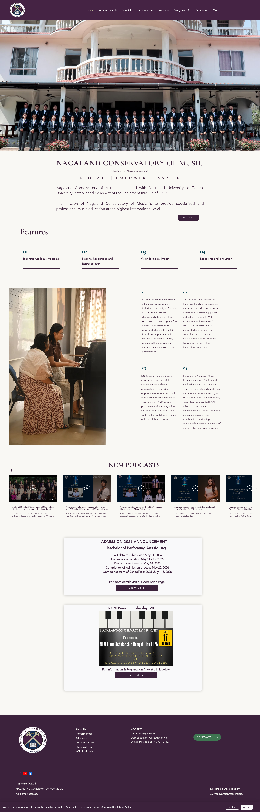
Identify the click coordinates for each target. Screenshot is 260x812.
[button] (164, 10)
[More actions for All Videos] (13, 470)
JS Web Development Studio (226, 793)
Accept (246, 807)
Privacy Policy (124, 807)
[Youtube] (25, 773)
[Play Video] (33, 488)
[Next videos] (256, 487)
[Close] (256, 807)
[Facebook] (30, 773)
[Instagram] (19, 773)
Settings (232, 807)
